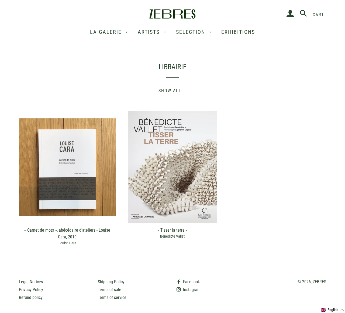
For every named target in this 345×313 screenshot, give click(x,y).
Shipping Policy (111, 281)
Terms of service (112, 297)
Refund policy (31, 297)
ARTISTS (149, 32)
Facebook (191, 281)
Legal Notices (31, 281)
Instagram (191, 289)
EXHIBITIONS (238, 32)
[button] (332, 310)
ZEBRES (319, 281)
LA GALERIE (106, 32)
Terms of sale (109, 289)
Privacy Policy (31, 289)
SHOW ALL (169, 90)
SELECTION (191, 32)
